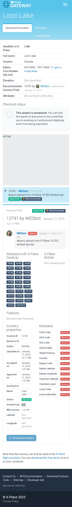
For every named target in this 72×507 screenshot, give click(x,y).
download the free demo (45, 457)
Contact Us (9, 476)
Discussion (41, 27)
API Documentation (31, 476)
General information (17, 27)
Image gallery (43, 35)
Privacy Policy (11, 501)
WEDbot (45, 86)
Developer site (36, 480)
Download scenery (23, 438)
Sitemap (18, 480)
